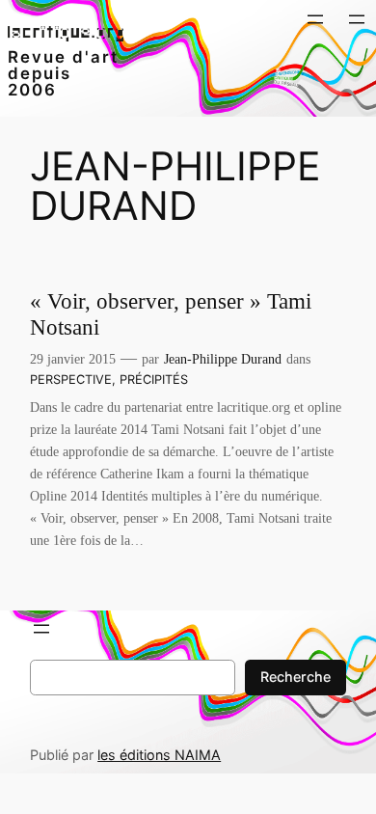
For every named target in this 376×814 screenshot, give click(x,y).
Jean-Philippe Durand (223, 358)
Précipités (154, 379)
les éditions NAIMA (159, 754)
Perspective (71, 379)
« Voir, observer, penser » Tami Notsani (170, 314)
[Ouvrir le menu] (315, 19)
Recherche (295, 676)
